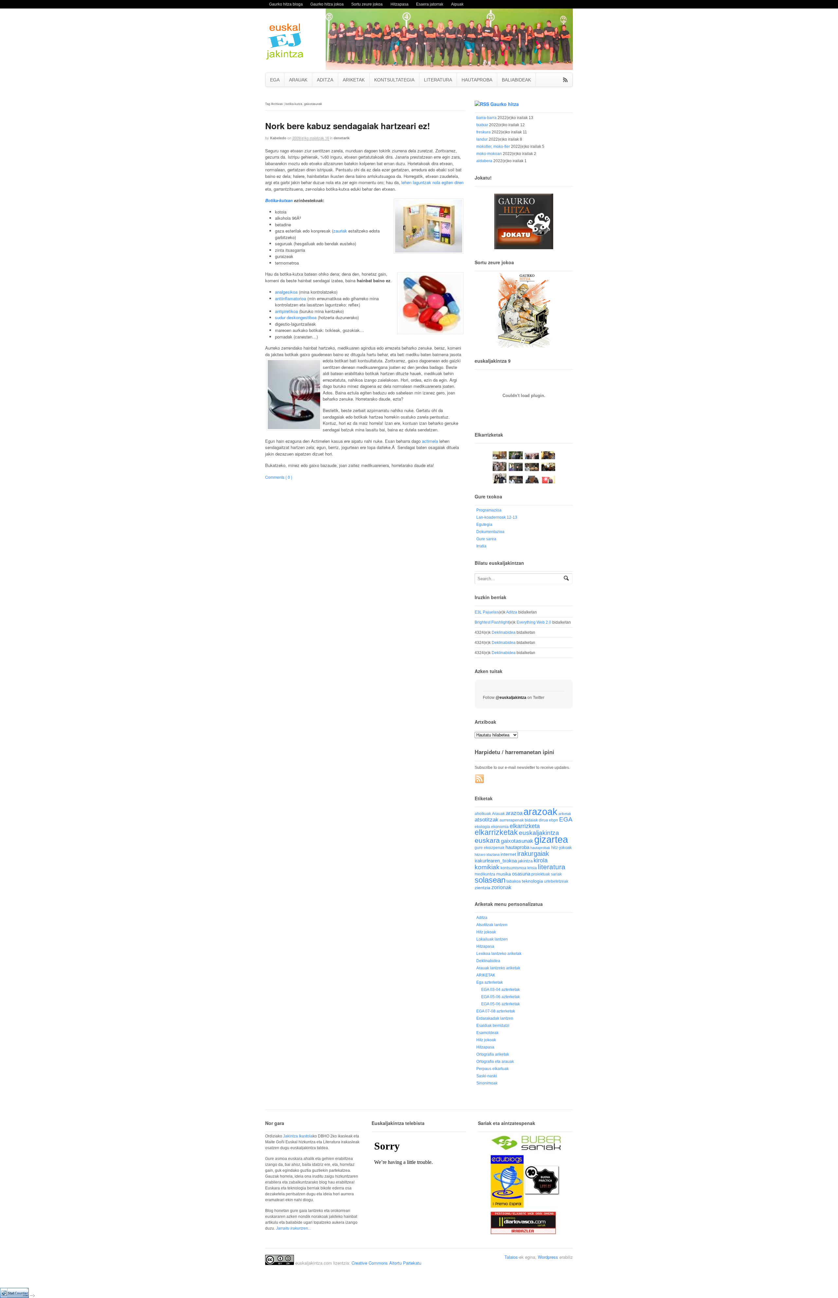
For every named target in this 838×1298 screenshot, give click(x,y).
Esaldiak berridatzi (492, 1025)
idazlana (493, 855)
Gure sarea (486, 539)
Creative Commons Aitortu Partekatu (386, 1263)
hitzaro (480, 855)
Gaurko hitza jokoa (327, 4)
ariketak (564, 814)
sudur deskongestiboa (296, 317)
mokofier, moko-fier (493, 146)
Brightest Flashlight (492, 622)
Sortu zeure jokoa (367, 4)
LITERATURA (438, 79)
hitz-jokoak (561, 847)
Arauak (498, 813)
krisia (532, 868)
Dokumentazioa (490, 531)
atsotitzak (487, 820)
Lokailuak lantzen (492, 939)
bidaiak (531, 820)
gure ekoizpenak (489, 847)
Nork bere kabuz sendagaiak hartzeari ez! (347, 126)
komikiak (487, 867)
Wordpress (548, 1257)
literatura (551, 867)
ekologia (482, 826)
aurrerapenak (512, 820)
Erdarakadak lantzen (494, 1018)
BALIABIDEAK (516, 79)
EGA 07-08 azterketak (495, 1011)
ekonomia (500, 826)
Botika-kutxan (279, 200)
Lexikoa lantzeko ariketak (498, 953)
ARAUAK (298, 79)
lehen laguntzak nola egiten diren (432, 182)
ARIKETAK (354, 79)
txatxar (482, 125)
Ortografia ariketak (492, 1054)
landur (482, 139)
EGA (275, 79)
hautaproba (517, 847)
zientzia (482, 887)
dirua (543, 820)
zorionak (501, 887)
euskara (487, 840)
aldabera (484, 161)
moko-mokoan (489, 153)
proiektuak (540, 874)
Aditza (511, 612)
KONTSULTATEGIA (394, 79)
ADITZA (325, 79)
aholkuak (483, 813)
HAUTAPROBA (477, 79)
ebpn (553, 820)
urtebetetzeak (556, 881)
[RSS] (480, 779)
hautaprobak (540, 848)
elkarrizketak (496, 832)
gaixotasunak (517, 841)
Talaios (511, 1257)
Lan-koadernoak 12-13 (496, 517)
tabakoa (513, 881)
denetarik (342, 137)
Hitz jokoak (486, 932)
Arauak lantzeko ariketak (498, 968)
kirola (541, 860)
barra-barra (486, 117)
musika (503, 873)
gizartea (551, 839)
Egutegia (484, 524)
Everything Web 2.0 (534, 622)
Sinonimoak (487, 1083)
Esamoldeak (487, 1032)
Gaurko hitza (504, 104)
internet (508, 854)
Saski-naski (486, 1076)
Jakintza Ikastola (298, 1136)
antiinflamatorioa (290, 298)
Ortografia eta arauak (495, 1061)
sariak (556, 874)
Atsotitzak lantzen (491, 925)
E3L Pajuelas (487, 612)
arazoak (540, 811)
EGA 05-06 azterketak (500, 997)
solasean (490, 879)
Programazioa (488, 510)
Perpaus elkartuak (492, 1068)
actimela (430, 441)
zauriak (340, 231)
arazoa (514, 813)
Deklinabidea (504, 632)
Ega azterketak (489, 982)
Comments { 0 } (278, 477)
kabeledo (278, 137)
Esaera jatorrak (429, 4)
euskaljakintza (539, 832)
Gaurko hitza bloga (286, 4)
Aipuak (457, 4)
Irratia (481, 546)
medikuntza (485, 874)
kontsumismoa (513, 868)
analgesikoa (286, 292)
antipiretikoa (286, 311)
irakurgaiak (533, 853)
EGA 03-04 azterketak (500, 989)
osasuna (521, 873)
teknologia (532, 881)
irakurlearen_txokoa (496, 860)
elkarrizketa (525, 826)
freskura (483, 132)
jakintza (525, 860)
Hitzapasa (400, 4)
